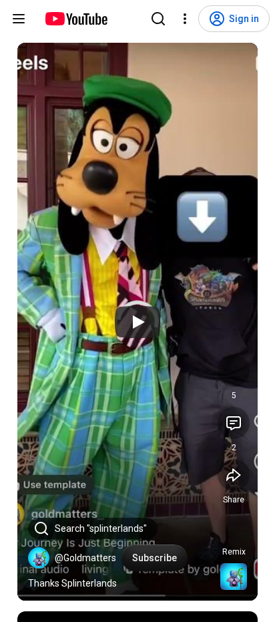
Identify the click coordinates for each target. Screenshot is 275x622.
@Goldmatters (85, 558)
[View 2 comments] (234, 423)
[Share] (234, 475)
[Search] (158, 19)
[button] (38, 558)
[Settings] (185, 19)
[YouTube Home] (76, 18)
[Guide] (19, 19)
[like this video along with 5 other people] (234, 371)
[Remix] (234, 527)
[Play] (137, 322)
